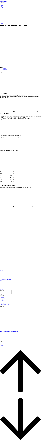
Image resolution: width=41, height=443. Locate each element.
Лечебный (2, 7)
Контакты (2, 345)
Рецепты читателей (3, 4)
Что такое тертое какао (3, 68)
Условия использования (3, 344)
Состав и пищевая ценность (4, 69)
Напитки (2, 6)
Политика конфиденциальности (4, 343)
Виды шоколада (2, 297)
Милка (3, 299)
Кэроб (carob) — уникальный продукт (5, 301)
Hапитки (2, 296)
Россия (3, 300)
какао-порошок (30, 204)
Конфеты (4, 298)
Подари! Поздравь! (3, 303)
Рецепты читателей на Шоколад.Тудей (5, 304)
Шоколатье (2, 5)
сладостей (3, 71)
